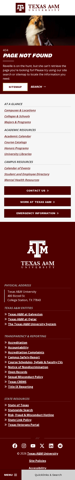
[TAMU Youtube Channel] (33, 446)
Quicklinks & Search (48, 474)
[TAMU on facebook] (14, 446)
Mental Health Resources (21, 180)
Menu (8, 474)
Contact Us (36, 190)
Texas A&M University (42, 453)
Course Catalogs (15, 142)
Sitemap (15, 87)
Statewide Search (20, 410)
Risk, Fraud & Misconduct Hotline (31, 415)
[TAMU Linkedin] (51, 446)
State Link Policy (19, 420)
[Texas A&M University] (38, 255)
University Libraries (17, 154)
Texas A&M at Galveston (25, 314)
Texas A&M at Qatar (22, 319)
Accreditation (17, 342)
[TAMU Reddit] (60, 446)
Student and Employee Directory (26, 174)
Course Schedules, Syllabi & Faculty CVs (35, 362)
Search (37, 86)
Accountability (18, 347)
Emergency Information (36, 213)
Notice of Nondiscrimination (28, 367)
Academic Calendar (17, 136)
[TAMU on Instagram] (23, 446)
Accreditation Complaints (26, 352)
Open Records (17, 372)
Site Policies (37, 461)
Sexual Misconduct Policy (25, 377)
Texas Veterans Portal (23, 425)
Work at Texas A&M (36, 202)
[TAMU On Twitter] (42, 446)
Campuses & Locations (20, 110)
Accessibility (37, 468)
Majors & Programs (17, 122)
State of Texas (18, 405)
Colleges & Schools (17, 116)
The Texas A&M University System (32, 324)
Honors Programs (16, 148)
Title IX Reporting (20, 387)
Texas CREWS (17, 382)
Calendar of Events (17, 168)
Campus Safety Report (24, 357)
